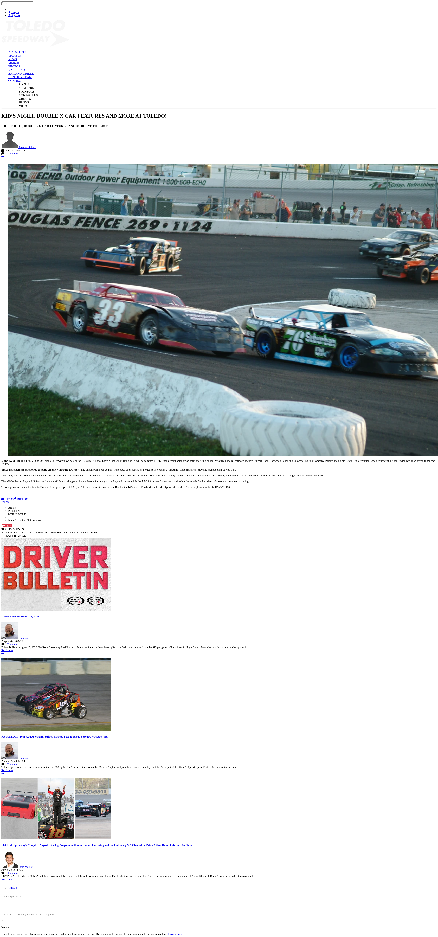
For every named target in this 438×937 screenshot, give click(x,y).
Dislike (22, 498)
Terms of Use (8, 914)
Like (9, 498)
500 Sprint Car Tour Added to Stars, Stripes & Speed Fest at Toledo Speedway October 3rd (54, 736)
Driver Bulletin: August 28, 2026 (20, 616)
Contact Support (45, 914)
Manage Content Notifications (24, 520)
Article (12, 507)
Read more (7, 650)
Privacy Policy (26, 914)
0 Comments (11, 153)
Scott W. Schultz (27, 147)
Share (8, 525)
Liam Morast (25, 866)
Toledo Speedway (11, 896)
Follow (5, 501)
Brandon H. (24, 638)
